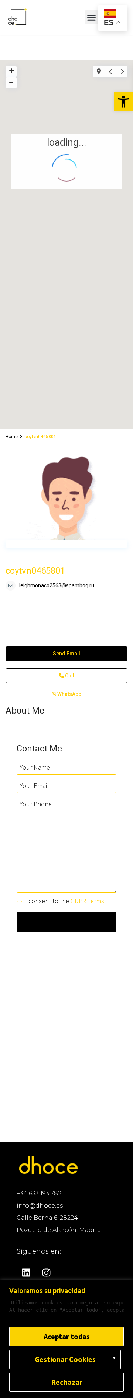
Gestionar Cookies (65, 1359)
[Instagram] (46, 1272)
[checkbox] (19, 899)
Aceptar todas (67, 1336)
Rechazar (66, 1382)
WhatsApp (68, 694)
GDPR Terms (87, 901)
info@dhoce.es (40, 1205)
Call (69, 676)
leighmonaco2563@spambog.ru (56, 585)
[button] (123, 101)
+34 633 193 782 (39, 1193)
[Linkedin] (26, 1272)
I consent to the (64, 901)
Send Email (66, 653)
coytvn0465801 (35, 571)
